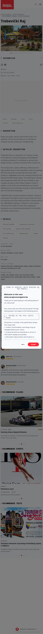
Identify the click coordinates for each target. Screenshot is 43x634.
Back (22, 344)
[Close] (39, 287)
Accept (33, 344)
